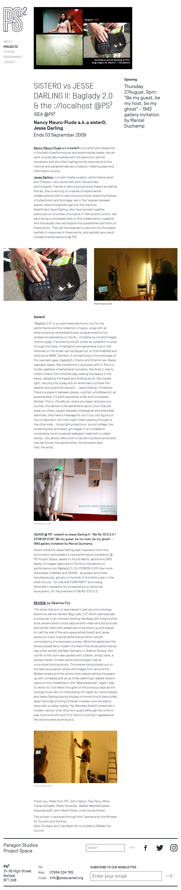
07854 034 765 (61, 872)
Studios (9, 52)
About (8, 42)
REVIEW (40, 603)
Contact (10, 62)
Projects (11, 47)
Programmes (13, 57)
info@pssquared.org (66, 878)
